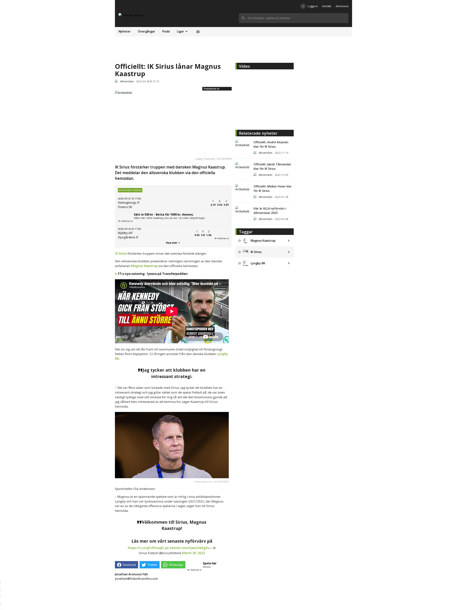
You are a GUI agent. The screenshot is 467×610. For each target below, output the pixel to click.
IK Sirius (121, 253)
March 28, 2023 (193, 553)
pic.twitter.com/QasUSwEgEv (187, 548)
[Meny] (198, 32)
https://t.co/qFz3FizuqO (146, 548)
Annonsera (342, 6)
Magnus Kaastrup (144, 266)
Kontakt (326, 6)
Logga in (312, 6)
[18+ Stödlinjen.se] (221, 233)
